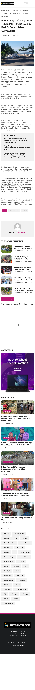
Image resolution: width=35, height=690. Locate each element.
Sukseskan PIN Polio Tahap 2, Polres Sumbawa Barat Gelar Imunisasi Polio (15, 494)
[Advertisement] (17, 671)
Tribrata (25, 594)
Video (6, 598)
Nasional (16, 566)
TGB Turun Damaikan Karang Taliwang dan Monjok (17, 519)
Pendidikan (7, 411)
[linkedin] (18, 216)
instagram (13, 635)
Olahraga (7, 571)
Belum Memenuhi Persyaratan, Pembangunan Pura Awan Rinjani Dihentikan (14, 469)
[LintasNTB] (7, 4)
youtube (24, 635)
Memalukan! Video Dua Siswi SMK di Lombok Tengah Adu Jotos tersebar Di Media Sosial (15, 418)
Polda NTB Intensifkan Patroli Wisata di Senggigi (23, 289)
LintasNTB (24, 642)
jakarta (25, 538)
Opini (17, 571)
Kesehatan (7, 547)
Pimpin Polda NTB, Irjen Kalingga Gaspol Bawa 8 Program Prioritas (23, 279)
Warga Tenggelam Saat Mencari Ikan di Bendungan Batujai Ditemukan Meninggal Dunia (17, 147)
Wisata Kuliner (8, 603)
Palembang (7, 575)
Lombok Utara (8, 462)
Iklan (15, 538)
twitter (23, 631)
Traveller (15, 594)
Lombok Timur (24, 557)
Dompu (6, 533)
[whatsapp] (10, 216)
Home (3, 10)
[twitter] (6, 216)
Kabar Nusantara (9, 543)
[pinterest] (14, 216)
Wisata (16, 598)
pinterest (24, 633)
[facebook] (3, 216)
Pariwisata (20, 575)
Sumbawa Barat (9, 488)
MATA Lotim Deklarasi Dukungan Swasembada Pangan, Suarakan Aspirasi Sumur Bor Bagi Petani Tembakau (23, 247)
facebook (13, 631)
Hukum (8, 10)
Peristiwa (7, 584)
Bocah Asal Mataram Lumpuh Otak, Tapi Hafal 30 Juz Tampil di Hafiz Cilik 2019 (16, 444)
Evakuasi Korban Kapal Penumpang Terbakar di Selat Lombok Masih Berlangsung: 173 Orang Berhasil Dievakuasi (15, 155)
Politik (18, 584)
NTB (26, 566)
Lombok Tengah (9, 557)
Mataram (6, 437)
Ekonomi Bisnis (14, 211)
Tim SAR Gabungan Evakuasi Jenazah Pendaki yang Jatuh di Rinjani (22, 258)
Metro (6, 566)
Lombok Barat (25, 552)
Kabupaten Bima (26, 543)
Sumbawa (7, 589)
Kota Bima (20, 547)
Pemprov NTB (8, 580)
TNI (5, 594)
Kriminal (6, 552)
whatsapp (12, 633)
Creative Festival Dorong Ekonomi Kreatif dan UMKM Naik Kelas (23, 268)
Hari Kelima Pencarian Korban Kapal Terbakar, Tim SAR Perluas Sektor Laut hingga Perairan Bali (16, 140)
